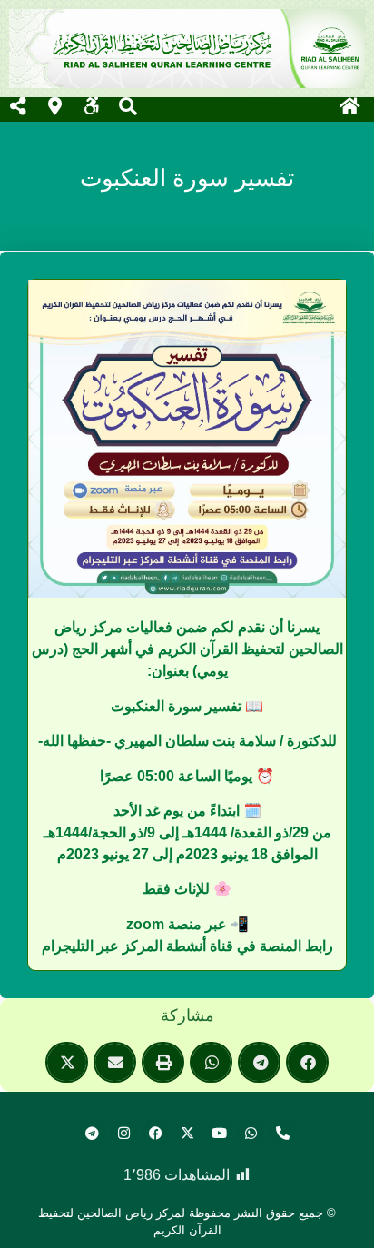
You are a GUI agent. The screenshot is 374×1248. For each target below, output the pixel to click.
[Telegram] (91, 1132)
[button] (307, 1062)
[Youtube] (218, 1132)
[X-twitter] (187, 1132)
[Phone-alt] (282, 1132)
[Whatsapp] (250, 1132)
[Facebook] (155, 1132)
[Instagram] (123, 1132)
